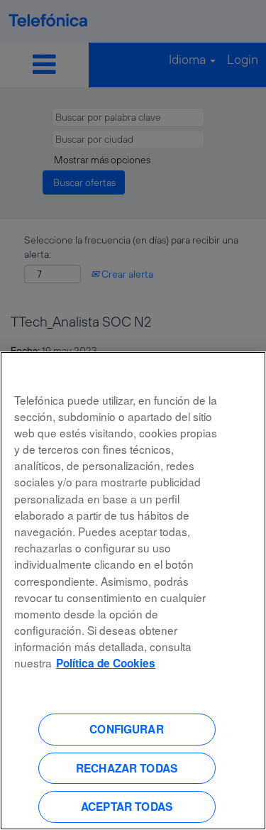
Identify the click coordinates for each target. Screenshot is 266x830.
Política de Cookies (105, 663)
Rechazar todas (126, 768)
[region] (133, 590)
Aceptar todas (126, 806)
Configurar (126, 729)
